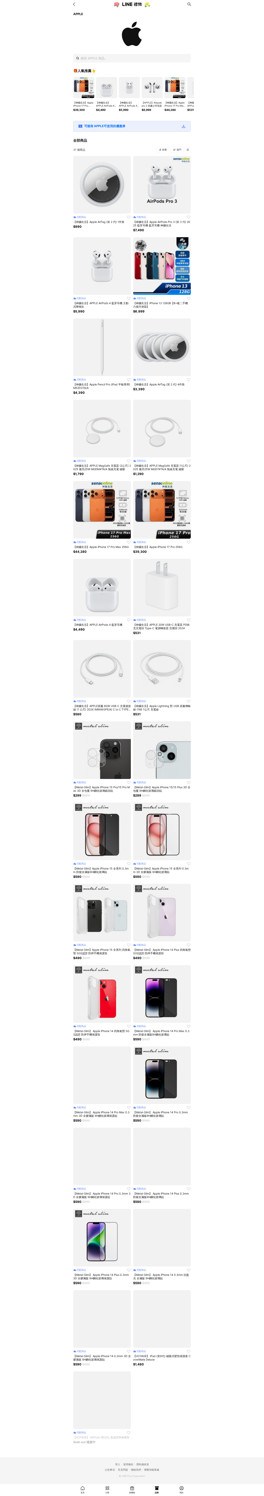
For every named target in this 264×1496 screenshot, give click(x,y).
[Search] (189, 4)
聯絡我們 (136, 1469)
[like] (129, 217)
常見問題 (123, 1469)
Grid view (188, 150)
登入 (117, 1464)
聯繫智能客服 (151, 1469)
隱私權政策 (142, 1464)
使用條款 (128, 1464)
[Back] (75, 4)
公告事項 (110, 1469)
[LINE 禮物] (132, 4)
